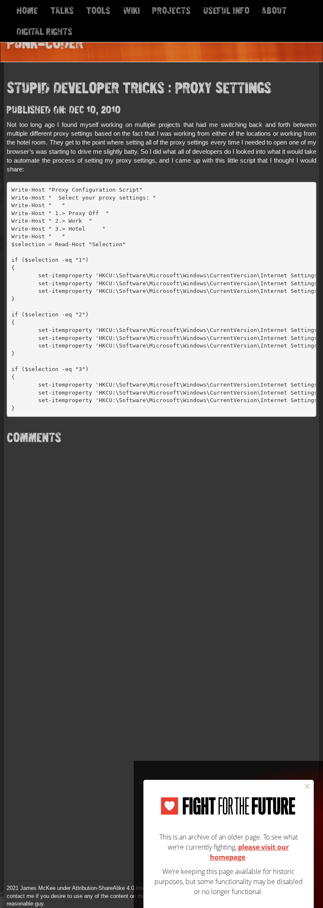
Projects (171, 10)
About (274, 10)
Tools (98, 10)
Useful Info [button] (226, 10)
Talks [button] (62, 10)
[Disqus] (161, 553)
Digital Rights (44, 31)
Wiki (131, 10)
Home (27, 10)
